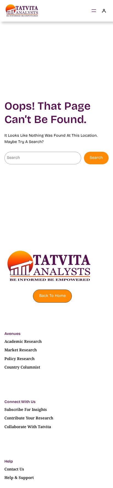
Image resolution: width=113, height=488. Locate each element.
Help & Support (19, 477)
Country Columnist (22, 367)
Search (96, 157)
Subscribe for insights (25, 409)
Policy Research (19, 358)
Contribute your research (28, 417)
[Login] (104, 11)
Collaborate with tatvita (27, 426)
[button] (52, 296)
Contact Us (14, 469)
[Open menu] (94, 10)
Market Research (20, 349)
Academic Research (23, 341)
